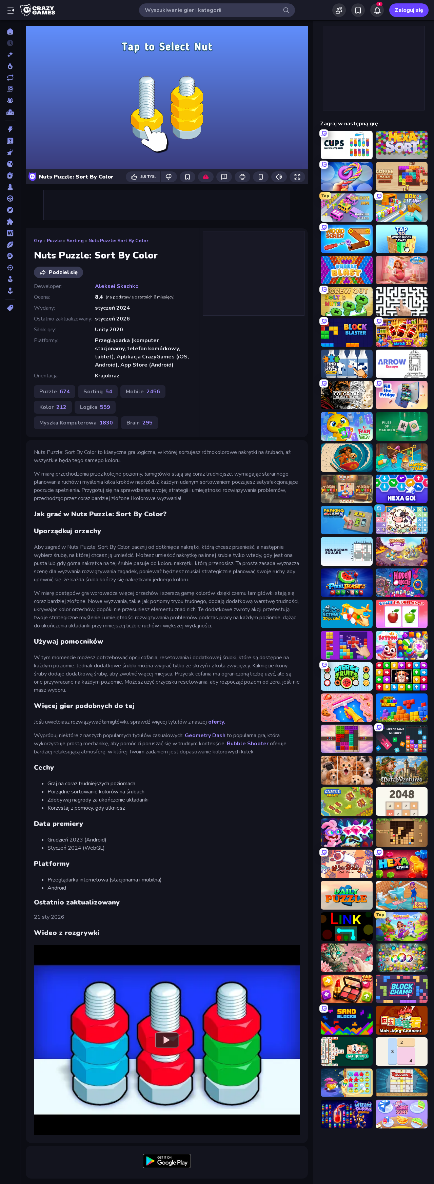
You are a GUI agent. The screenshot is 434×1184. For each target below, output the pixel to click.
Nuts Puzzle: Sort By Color (118, 240)
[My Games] (358, 10)
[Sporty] (10, 244)
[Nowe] (10, 54)
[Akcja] (10, 129)
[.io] (10, 164)
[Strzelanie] (10, 267)
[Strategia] (10, 256)
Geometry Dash (205, 735)
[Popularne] (10, 66)
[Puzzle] (10, 221)
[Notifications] (377, 10)
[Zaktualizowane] (10, 77)
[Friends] (339, 10)
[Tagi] (10, 308)
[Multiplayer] (10, 100)
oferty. (216, 722)
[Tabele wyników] (10, 112)
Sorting (75, 240)
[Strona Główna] (10, 31)
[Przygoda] (10, 210)
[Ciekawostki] (10, 141)
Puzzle (54, 240)
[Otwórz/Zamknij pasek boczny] (11, 10)
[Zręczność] (10, 290)
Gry (38, 240)
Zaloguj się (409, 10)
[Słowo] (10, 233)
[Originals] (10, 89)
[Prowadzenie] (10, 198)
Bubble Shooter (248, 743)
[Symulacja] (10, 279)
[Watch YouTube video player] (167, 1039)
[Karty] (10, 175)
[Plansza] (10, 187)
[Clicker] (10, 152)
